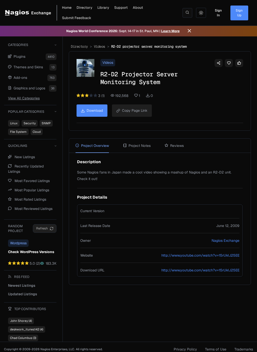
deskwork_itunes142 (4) (26, 329)
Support (121, 7)
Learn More (170, 31)
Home (67, 7)
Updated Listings (22, 294)
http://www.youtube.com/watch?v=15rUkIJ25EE (200, 255)
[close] (189, 31)
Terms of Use (215, 349)
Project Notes (139, 145)
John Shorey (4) (21, 321)
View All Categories (24, 98)
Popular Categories (26, 111)
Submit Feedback (76, 18)
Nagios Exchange (225, 240)
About (138, 7)
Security (30, 123)
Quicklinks (17, 146)
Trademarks (243, 349)
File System (18, 132)
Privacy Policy (185, 349)
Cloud (37, 132)
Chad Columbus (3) (23, 338)
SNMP (46, 123)
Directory (84, 7)
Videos (99, 46)
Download (95, 110)
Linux (14, 123)
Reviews (177, 145)
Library (103, 7)
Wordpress (18, 243)
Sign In (218, 13)
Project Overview (95, 145)
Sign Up (239, 13)
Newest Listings (21, 285)
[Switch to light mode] (201, 13)
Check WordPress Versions (31, 252)
